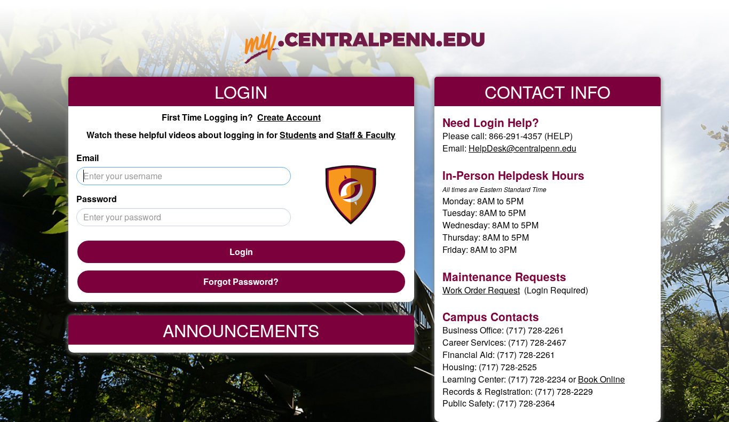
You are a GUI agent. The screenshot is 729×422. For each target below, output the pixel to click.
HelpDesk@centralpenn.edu (522, 148)
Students (298, 135)
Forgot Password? (241, 281)
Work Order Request (481, 290)
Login (241, 251)
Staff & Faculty (365, 135)
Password (96, 199)
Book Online (601, 379)
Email (87, 158)
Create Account (289, 117)
